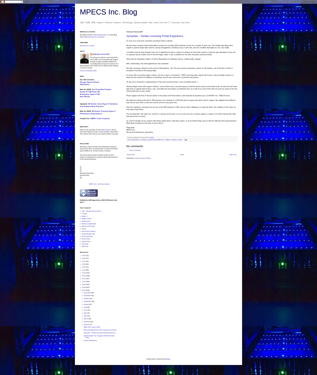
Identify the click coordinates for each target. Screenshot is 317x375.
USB (177, 107)
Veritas (163, 41)
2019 (84, 255)
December (87, 293)
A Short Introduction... (91, 340)
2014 (84, 270)
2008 (84, 287)
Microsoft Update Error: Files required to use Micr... (100, 330)
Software (168, 139)
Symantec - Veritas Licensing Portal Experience (154, 36)
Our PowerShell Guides (101, 89)
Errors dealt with (87, 236)
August (86, 304)
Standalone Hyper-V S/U (90, 94)
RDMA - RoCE (86, 219)
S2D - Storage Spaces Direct (91, 211)
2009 (84, 284)
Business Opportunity (89, 224)
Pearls (84, 229)
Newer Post (131, 155)
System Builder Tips (88, 234)
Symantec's (176, 75)
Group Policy (86, 241)
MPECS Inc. (160, 139)
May (85, 313)
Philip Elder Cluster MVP (101, 54)
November (87, 295)
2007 (84, 290)
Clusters (84, 214)
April (85, 316)
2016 (84, 264)
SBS (176, 45)
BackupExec (154, 45)
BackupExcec (212, 48)
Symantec (148, 41)
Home (182, 155)
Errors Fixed (86, 239)
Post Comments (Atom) (143, 158)
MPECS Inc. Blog (108, 12)
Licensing (143, 139)
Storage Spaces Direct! (89, 82)
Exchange (85, 244)
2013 (84, 273)
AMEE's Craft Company (100, 118)
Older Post (233, 155)
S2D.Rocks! (85, 84)
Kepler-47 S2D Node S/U (90, 92)
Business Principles (88, 226)
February (87, 322)
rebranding (141, 59)
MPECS (129, 130)
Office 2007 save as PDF (92, 327)
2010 (84, 281)
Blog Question (106, 130)
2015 (84, 267)
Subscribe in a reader (87, 46)
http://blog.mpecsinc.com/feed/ (94, 37)
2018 (84, 258)
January (87, 324)
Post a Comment (135, 150)
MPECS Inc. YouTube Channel (99, 184)
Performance (86, 221)
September (88, 301)
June (86, 310)
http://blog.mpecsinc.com (101, 35)
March (86, 319)
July (85, 307)
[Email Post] (185, 139)
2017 (84, 261)
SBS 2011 (85, 246)
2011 (84, 279)
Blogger (167, 359)
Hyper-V (84, 216)
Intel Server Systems (88, 231)
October (87, 298)
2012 (84, 276)
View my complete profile (88, 71)
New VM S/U (85, 97)
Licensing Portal (151, 139)
